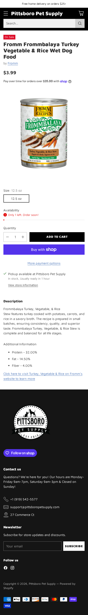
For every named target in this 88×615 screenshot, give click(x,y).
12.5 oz (16, 198)
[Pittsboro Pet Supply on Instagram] (12, 568)
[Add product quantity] (23, 237)
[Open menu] (5, 13)
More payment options (44, 263)
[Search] (80, 23)
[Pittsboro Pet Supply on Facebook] (5, 568)
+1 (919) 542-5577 (24, 499)
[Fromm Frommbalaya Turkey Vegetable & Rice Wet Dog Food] (44, 133)
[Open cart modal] (81, 13)
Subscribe (74, 546)
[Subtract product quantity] (7, 237)
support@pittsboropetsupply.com (34, 507)
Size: (12, 190)
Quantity (9, 228)
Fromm (13, 63)
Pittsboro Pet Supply (42, 583)
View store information (23, 285)
